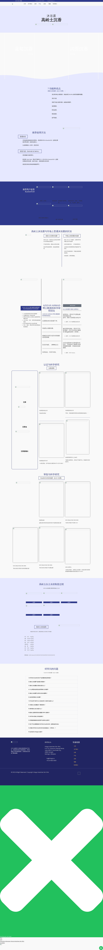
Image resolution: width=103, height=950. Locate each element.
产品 (40, 4)
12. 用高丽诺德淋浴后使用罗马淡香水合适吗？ (39, 720)
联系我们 (55, 4)
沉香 (35, 4)
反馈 (45, 4)
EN (18, 1)
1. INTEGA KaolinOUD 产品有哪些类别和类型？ (39, 678)
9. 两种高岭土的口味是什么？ (35, 708)
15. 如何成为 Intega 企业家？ (35, 732)
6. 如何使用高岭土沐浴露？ (34, 697)
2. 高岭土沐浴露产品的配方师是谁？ (36, 681)
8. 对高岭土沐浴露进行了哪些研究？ (36, 705)
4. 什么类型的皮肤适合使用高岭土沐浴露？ (38, 689)
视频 (50, 4)
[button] (51, 678)
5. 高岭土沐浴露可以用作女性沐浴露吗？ (38, 693)
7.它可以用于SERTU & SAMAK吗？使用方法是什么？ (41, 701)
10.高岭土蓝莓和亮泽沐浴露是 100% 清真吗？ (39, 712)
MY (16, 1)
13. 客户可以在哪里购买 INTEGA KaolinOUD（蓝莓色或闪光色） (43, 724)
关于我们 (30, 4)
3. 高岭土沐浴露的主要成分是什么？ (36, 685)
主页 (25, 4)
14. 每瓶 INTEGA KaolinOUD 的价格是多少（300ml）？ (42, 728)
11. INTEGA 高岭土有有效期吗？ (36, 716)
